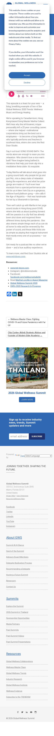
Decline (27, 82)
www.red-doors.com (15, 256)
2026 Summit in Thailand (17, 612)
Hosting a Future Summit (17, 575)
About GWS (14, 537)
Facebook (10, 507)
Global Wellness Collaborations (19, 661)
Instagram (10, 526)
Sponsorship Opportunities (17, 618)
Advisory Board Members (17, 557)
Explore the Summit (15, 606)
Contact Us (11, 587)
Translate (24, 456)
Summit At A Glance (15, 545)
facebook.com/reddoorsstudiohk (25, 277)
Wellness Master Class (16, 667)
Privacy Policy (10, 496)
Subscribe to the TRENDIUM (18, 697)
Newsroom (11, 581)
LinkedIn (9, 516)
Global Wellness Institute (16, 685)
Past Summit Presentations (18, 642)
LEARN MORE (27, 399)
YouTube (10, 521)
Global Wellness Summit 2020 (23, 283)
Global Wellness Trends (16, 673)
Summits (12, 598)
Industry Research (14, 679)
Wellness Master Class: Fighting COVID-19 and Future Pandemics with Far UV (27, 322)
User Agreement (22, 496)
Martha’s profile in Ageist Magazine (31, 280)
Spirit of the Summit (15, 551)
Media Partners (13, 624)
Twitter (9, 512)
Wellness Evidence (14, 691)
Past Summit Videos (15, 636)
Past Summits (12, 630)
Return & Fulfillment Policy (15, 499)
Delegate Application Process (19, 563)
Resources (13, 653)
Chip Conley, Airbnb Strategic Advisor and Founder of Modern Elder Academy (26, 334)
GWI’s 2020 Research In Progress (25, 286)
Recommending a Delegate (18, 569)
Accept (27, 75)
